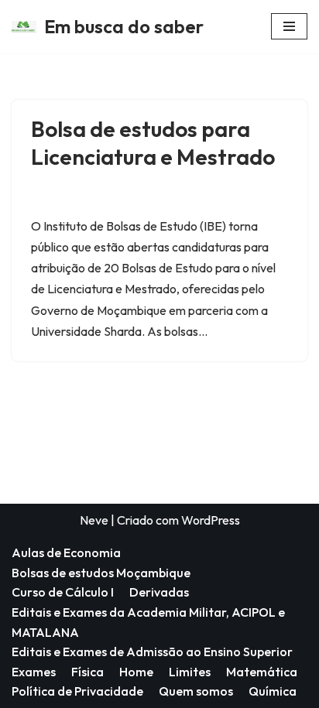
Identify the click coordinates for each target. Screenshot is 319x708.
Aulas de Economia (66, 552)
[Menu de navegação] (289, 26)
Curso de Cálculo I (63, 592)
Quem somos (196, 691)
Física (87, 671)
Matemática (261, 671)
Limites (190, 671)
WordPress (210, 520)
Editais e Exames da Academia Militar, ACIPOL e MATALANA (148, 622)
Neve (94, 520)
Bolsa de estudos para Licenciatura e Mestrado (153, 142)
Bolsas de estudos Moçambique (101, 572)
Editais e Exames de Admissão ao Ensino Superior (152, 651)
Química (273, 691)
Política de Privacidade (77, 691)
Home (136, 671)
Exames (34, 671)
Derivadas (159, 592)
